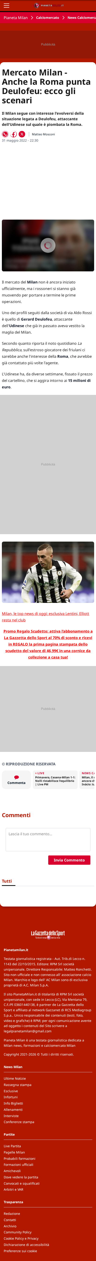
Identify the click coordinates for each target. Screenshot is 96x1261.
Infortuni (11, 1097)
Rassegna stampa (17, 1084)
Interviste (11, 1116)
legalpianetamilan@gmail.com (27, 1031)
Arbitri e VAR (13, 1189)
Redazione (12, 1213)
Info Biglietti (13, 1103)
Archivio (10, 1226)
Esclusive (11, 1091)
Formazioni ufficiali (18, 1164)
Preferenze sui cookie (20, 1251)
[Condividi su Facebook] (13, 134)
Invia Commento (69, 860)
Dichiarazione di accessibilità (26, 1244)
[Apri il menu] (6, 5)
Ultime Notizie (15, 1078)
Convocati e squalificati (22, 1183)
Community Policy (17, 1232)
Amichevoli (12, 1171)
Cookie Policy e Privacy (21, 1238)
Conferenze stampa (19, 1122)
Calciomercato (47, 17)
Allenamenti (13, 1109)
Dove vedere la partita (21, 1177)
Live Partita (12, 1146)
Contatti (10, 1220)
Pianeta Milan (16, 17)
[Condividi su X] (22, 134)
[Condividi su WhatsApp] (5, 134)
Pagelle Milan (14, 1152)
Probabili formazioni (19, 1158)
